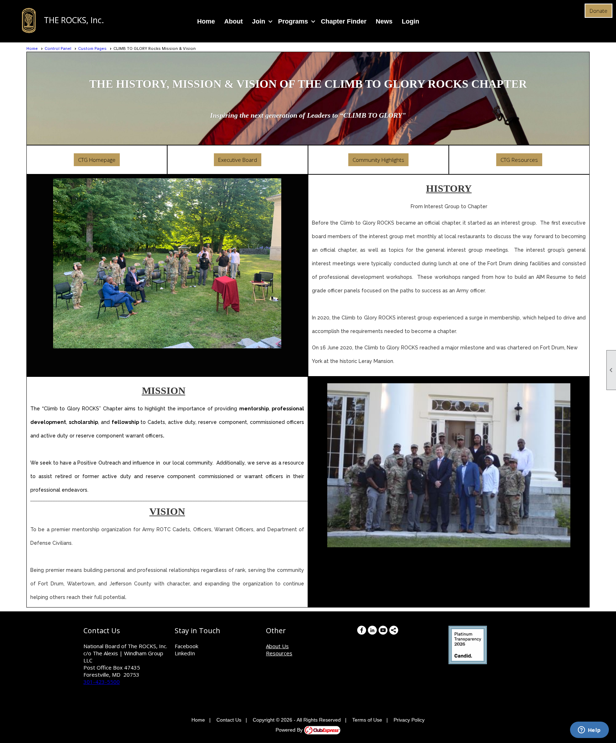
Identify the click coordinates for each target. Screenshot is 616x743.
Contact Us (228, 720)
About (233, 21)
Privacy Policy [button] (409, 720)
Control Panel (58, 48)
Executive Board (237, 159)
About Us (277, 646)
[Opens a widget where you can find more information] (589, 730)
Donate (598, 10)
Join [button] (258, 21)
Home (206, 21)
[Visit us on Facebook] (361, 630)
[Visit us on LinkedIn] (372, 630)
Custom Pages (92, 48)
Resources (279, 653)
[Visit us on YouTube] (383, 630)
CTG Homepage (96, 159)
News (384, 21)
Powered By (290, 730)
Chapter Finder (343, 21)
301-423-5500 (101, 681)
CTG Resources (519, 159)
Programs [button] (293, 21)
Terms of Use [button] (367, 720)
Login (410, 21)
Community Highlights (378, 159)
